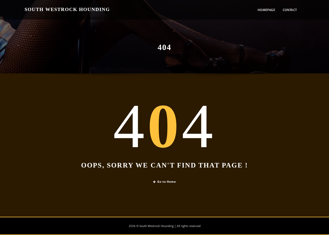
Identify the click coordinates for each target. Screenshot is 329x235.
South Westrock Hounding (67, 9)
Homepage (266, 10)
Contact (290, 10)
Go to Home (166, 181)
